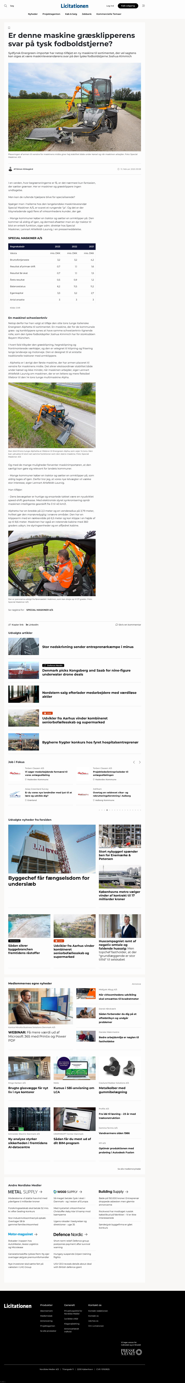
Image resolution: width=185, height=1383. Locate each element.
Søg (12, 6)
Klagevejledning (71, 1324)
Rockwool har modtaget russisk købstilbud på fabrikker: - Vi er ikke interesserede (117, 1214)
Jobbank (87, 14)
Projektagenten (51, 14)
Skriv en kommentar (130, 624)
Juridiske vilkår (71, 1319)
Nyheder (33, 14)
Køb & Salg (71, 14)
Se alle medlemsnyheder (129, 1169)
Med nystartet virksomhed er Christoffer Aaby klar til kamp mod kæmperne (72, 1211)
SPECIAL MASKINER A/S (39, 610)
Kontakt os (93, 1316)
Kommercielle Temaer (108, 14)
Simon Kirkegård (24, 169)
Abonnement (46, 1311)
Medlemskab (46, 1316)
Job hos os (93, 1321)
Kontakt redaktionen (98, 1311)
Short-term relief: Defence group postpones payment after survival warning (72, 1244)
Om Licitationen (96, 1326)
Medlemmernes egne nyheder (30, 983)
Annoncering (46, 1321)
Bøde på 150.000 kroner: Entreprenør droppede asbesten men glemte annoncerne (119, 1201)
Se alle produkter (48, 1331)
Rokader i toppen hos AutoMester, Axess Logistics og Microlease (23, 1244)
